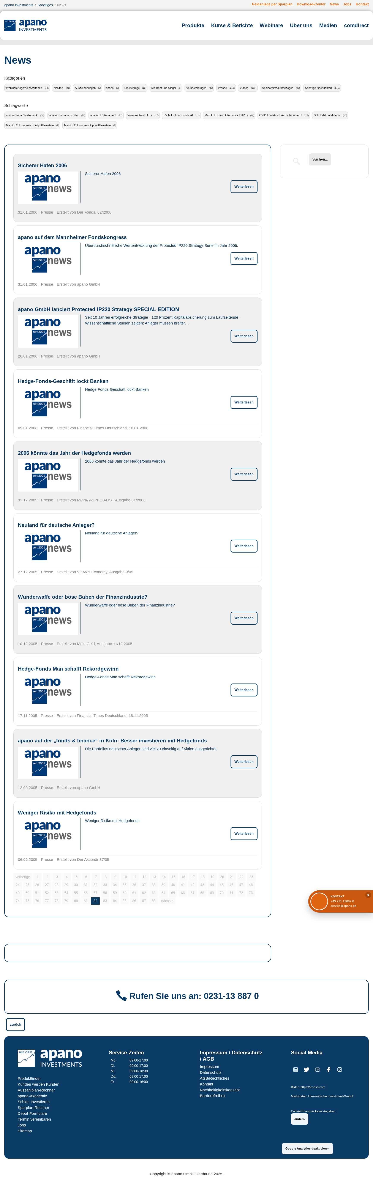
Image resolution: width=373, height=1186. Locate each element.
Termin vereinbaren (34, 1119)
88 (154, 901)
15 (173, 877)
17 (193, 877)
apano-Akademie (32, 1096)
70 (222, 893)
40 (173, 885)
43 (202, 885)
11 (135, 877)
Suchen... (320, 159)
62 (144, 893)
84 (115, 901)
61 (134, 893)
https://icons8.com (312, 1087)
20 (222, 877)
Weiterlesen (244, 186)
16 (183, 877)
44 (212, 885)
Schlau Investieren (34, 1102)
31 (86, 885)
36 (134, 885)
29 (66, 885)
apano (110, 88)
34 (115, 885)
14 (164, 877)
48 (251, 885)
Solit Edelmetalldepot (327, 115)
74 (18, 901)
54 (66, 893)
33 (105, 885)
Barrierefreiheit (212, 1096)
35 (124, 885)
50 (27, 893)
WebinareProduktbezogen (277, 88)
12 (144, 877)
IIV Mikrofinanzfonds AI (178, 115)
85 (124, 901)
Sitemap (25, 1131)
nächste (167, 901)
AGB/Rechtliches (214, 1078)
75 (27, 901)
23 (251, 877)
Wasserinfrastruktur (140, 115)
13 (154, 877)
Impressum (209, 1067)
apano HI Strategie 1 (103, 115)
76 (37, 901)
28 (56, 885)
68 (202, 893)
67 (192, 893)
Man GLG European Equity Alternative (30, 125)
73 (251, 893)
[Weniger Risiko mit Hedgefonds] (48, 835)
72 (241, 893)
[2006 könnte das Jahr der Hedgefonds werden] (48, 475)
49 (18, 893)
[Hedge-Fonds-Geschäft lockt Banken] (48, 403)
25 (27, 885)
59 (115, 893)
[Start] (25, 25)
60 (124, 893)
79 (66, 901)
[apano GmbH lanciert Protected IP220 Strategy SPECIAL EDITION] (48, 331)
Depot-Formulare (32, 1113)
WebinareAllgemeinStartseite (24, 88)
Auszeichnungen (85, 88)
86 (134, 901)
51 (37, 893)
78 (56, 901)
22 (241, 877)
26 (37, 885)
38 (154, 885)
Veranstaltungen (196, 88)
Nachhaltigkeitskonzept (220, 1090)
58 (105, 893)
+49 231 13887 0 (342, 901)
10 (125, 877)
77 (47, 901)
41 (183, 885)
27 (47, 885)
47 (241, 885)
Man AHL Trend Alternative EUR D (226, 115)
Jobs (22, 1125)
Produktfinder (29, 1078)
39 (163, 885)
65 (173, 893)
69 (212, 893)
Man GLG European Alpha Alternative (87, 125)
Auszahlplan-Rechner (36, 1090)
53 (56, 893)
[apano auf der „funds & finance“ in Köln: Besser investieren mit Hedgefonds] (48, 763)
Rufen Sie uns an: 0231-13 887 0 (194, 996)
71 (231, 893)
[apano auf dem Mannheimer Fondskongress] (48, 259)
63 (154, 893)
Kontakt (206, 1084)
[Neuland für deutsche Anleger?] (48, 547)
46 (231, 885)
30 (76, 885)
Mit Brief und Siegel (163, 88)
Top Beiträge (132, 88)
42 (192, 885)
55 (76, 893)
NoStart (58, 88)
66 (183, 893)
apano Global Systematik (22, 115)
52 (47, 893)
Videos (244, 88)
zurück (15, 1024)
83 (105, 901)
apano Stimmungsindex (64, 115)
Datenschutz (210, 1072)
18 (203, 877)
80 (76, 901)
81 (86, 901)
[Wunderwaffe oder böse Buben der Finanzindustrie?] (48, 619)
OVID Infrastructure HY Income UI (280, 115)
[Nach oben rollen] (363, 1176)
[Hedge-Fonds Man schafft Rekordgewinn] (48, 691)
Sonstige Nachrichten (318, 88)
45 (222, 885)
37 (144, 885)
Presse (222, 88)
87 (144, 901)
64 (163, 893)
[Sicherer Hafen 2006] (48, 188)
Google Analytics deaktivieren (307, 1148)
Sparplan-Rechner (33, 1108)
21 (232, 877)
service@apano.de (343, 905)
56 (86, 893)
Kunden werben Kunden (38, 1084)
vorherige (23, 877)
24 (18, 885)
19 (212, 877)
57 (95, 893)
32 (95, 885)
